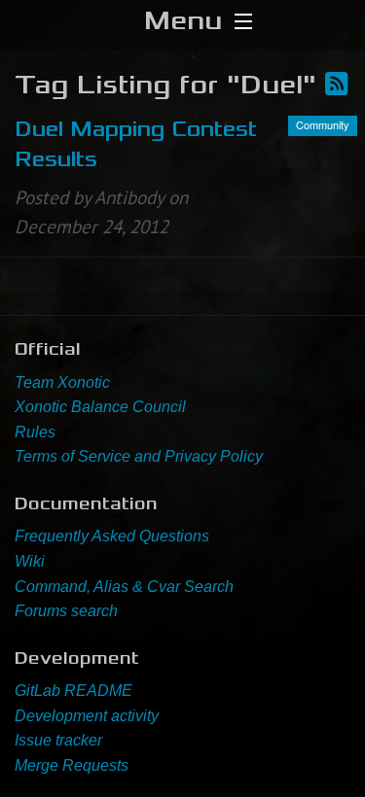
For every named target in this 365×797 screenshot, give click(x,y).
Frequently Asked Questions (112, 536)
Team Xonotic (62, 382)
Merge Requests (71, 765)
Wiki (30, 561)
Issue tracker (58, 740)
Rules (35, 432)
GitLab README (73, 690)
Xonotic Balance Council (100, 406)
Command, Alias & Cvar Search (124, 586)
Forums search (66, 611)
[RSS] (336, 84)
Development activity (87, 716)
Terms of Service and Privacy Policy (139, 456)
